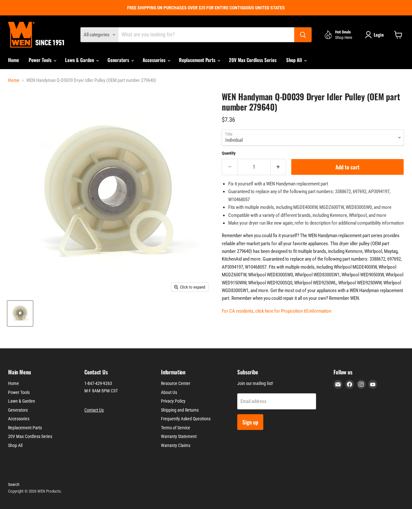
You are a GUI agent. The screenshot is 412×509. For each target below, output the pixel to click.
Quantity (229, 153)
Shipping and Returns (180, 410)
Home (13, 59)
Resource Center (175, 383)
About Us (169, 392)
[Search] (303, 34)
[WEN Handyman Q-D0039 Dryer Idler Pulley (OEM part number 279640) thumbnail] (20, 313)
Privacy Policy (173, 401)
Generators (119, 59)
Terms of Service (175, 427)
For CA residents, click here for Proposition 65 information (276, 311)
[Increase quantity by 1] (278, 167)
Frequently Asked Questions (186, 418)
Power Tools (41, 59)
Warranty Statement (179, 436)
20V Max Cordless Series (252, 59)
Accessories (155, 59)
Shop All (294, 59)
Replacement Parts (198, 59)
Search (13, 484)
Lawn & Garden (80, 59)
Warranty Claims (175, 445)
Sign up (250, 422)
